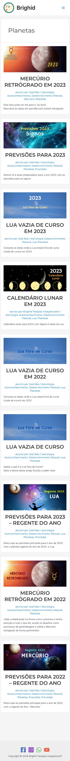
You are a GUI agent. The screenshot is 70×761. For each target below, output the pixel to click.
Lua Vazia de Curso (35, 447)
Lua (34, 242)
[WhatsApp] (39, 750)
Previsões (40, 169)
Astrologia (48, 92)
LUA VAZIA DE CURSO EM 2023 (35, 228)
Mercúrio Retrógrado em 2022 (35, 596)
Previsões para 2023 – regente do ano (35, 520)
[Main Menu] (63, 7)
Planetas (41, 99)
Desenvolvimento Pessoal (47, 95)
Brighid (26, 7)
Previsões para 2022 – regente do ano (35, 680)
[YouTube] (47, 750)
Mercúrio (29, 99)
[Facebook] (23, 750)
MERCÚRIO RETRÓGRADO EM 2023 (35, 81)
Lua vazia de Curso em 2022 (35, 373)
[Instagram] (31, 750)
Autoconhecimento (18, 95)
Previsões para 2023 (35, 155)
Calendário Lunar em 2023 (35, 301)
